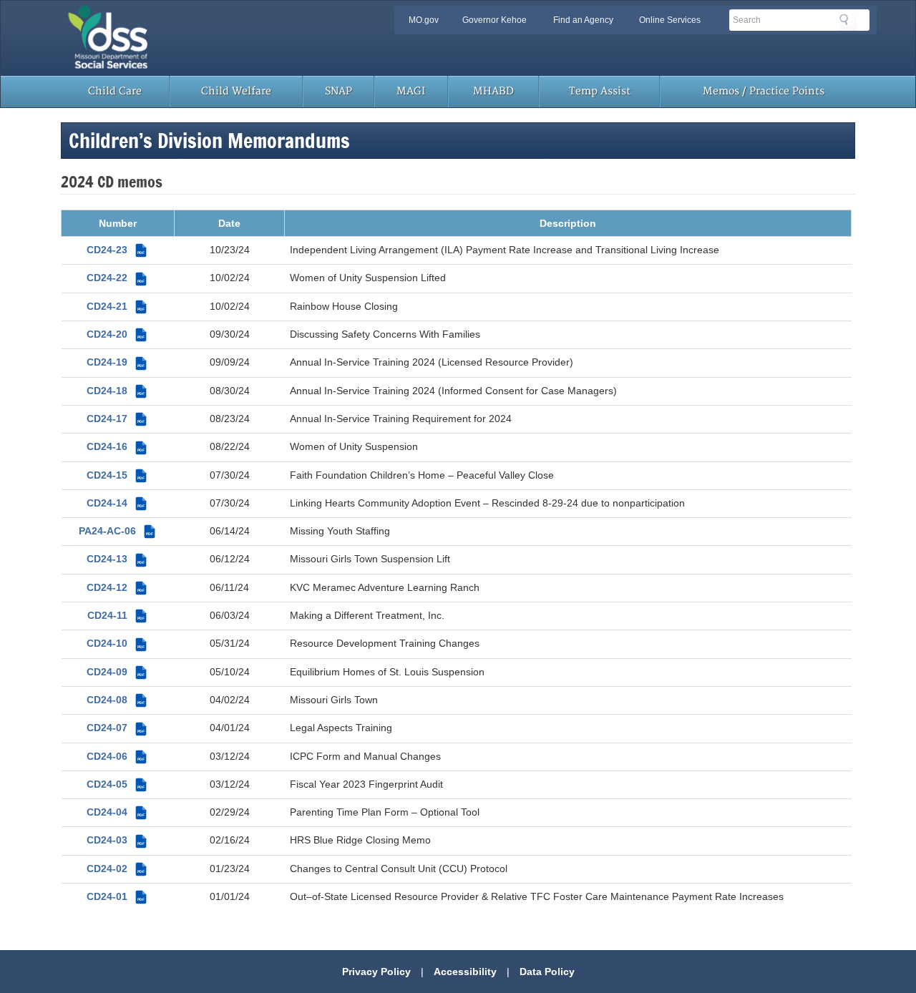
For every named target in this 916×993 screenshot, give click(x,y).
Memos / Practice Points (763, 91)
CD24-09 (116, 672)
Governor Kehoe (494, 20)
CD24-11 (116, 615)
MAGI (410, 91)
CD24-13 (116, 558)
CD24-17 (116, 418)
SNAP (338, 91)
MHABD (493, 91)
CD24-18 (116, 390)
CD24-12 (116, 587)
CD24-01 (116, 896)
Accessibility (465, 971)
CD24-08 (116, 699)
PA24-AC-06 (116, 531)
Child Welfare (236, 91)
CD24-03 (116, 840)
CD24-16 (116, 446)
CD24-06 (116, 756)
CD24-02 (116, 868)
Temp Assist (599, 91)
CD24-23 (116, 249)
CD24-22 (116, 277)
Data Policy (547, 971)
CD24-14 (116, 503)
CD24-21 (116, 306)
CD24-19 (116, 362)
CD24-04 (116, 812)
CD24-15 (116, 475)
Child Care (115, 91)
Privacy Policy (376, 971)
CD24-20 (116, 334)
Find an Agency (583, 20)
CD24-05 (116, 784)
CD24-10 (116, 643)
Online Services (670, 20)
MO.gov (424, 20)
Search (848, 22)
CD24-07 (116, 727)
